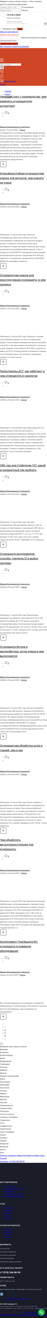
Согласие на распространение (10, 1262)
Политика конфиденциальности (17, 1299)
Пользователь (28, 7)
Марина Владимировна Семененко (15, 127)
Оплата (7, 1235)
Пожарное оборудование (14, 1194)
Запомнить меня (9, 29)
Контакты (4, 1161)
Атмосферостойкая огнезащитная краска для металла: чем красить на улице (22, 178)
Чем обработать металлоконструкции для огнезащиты (16, 844)
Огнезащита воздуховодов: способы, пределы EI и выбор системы (19, 558)
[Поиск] (2, 67)
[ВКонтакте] (1, 1294)
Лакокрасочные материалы (15, 1189)
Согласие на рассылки (8, 1255)
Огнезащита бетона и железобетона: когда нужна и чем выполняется (22, 651)
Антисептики (9, 1191)
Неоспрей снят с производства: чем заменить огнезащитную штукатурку (23, 101)
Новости (8, 1213)
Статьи (22, 130)
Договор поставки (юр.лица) (11, 1315)
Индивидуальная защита (14, 1196)
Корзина (8, 1237)
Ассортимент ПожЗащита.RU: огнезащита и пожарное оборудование (19, 946)
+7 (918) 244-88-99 (17, 1161)
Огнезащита (9, 1186)
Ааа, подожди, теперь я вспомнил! (14, 46)
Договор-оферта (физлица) (33, 1312)
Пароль (25, 10)
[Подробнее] (3, 167)
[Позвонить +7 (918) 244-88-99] (41, 1312)
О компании (9, 1208)
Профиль (8, 1229)
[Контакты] (2, 72)
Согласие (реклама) (7, 1258)
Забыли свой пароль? (9, 32)
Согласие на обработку (8, 1252)
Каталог (8, 1210)
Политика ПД (4, 1248)
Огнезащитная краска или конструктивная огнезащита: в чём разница (23, 280)
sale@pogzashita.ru (41, 1308)
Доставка (8, 1232)
